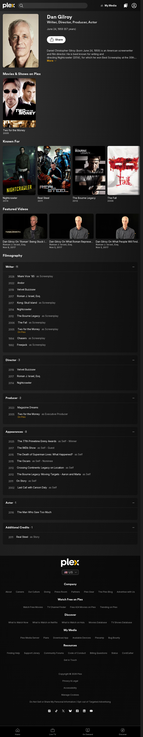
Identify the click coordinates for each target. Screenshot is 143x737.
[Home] (9, 5)
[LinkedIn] (84, 710)
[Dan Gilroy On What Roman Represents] (71, 231)
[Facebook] (77, 710)
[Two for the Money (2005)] (19, 106)
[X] (63, 710)
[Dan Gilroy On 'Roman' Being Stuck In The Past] (25, 231)
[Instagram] (49, 710)
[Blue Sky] (70, 710)
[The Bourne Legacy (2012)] (89, 174)
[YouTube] (91, 710)
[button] (134, 5)
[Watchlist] (125, 5)
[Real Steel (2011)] (54, 174)
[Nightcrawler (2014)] (19, 174)
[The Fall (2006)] (123, 174)
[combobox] (56, 5)
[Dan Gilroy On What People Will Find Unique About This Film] (118, 231)
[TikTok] (56, 710)
